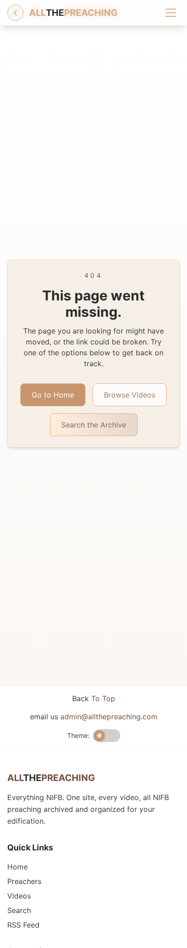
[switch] (106, 735)
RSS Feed (23, 924)
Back (93, 698)
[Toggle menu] (171, 13)
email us (93, 716)
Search (19, 910)
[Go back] (15, 13)
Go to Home (53, 394)
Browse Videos (129, 394)
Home (17, 866)
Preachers (24, 881)
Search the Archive (93, 424)
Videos (19, 895)
